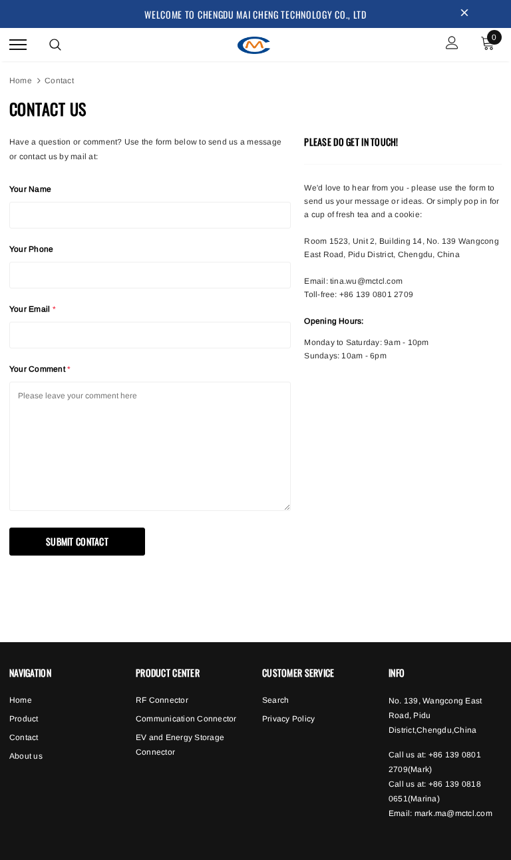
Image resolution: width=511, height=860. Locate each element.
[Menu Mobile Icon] (18, 44)
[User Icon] (452, 44)
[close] (464, 14)
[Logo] (254, 43)
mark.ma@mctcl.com (453, 813)
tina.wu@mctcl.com (366, 281)
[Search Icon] (55, 45)
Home (20, 80)
